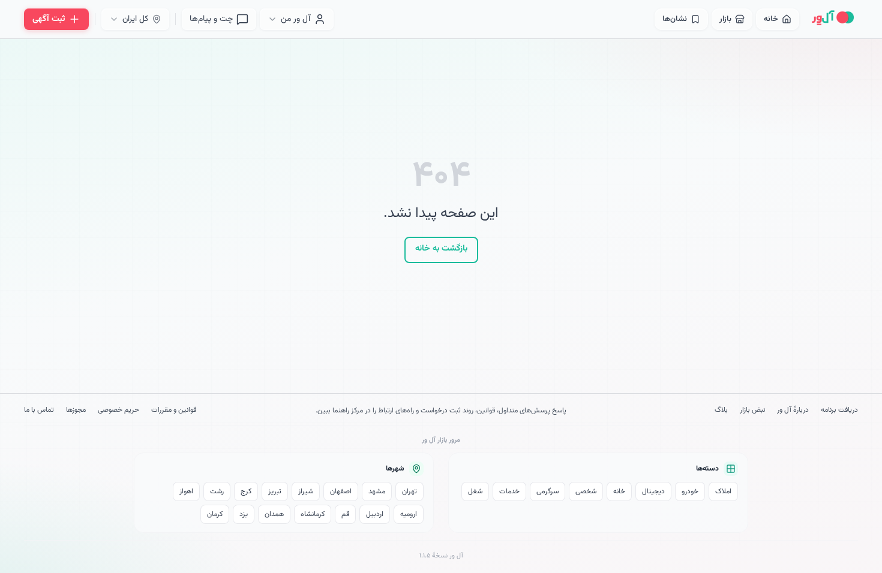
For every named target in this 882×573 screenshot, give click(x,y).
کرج (246, 491)
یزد (243, 514)
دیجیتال (653, 491)
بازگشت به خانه (441, 248)
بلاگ (721, 410)
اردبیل (374, 514)
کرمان (215, 514)
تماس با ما (39, 410)
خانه (619, 491)
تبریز (274, 491)
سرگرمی (547, 491)
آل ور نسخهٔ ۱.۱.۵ (441, 556)
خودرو (690, 491)
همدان (274, 514)
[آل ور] (833, 19)
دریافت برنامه (839, 410)
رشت (217, 491)
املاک (723, 491)
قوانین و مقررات (173, 410)
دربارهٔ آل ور (793, 410)
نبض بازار (752, 410)
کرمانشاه (313, 514)
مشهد (376, 491)
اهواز (186, 491)
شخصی (585, 491)
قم (345, 514)
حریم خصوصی (118, 410)
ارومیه (408, 514)
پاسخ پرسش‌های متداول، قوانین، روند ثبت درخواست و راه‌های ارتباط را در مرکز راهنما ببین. (441, 410)
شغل (475, 491)
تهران (409, 491)
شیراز (305, 491)
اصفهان (341, 491)
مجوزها (76, 410)
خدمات (509, 491)
